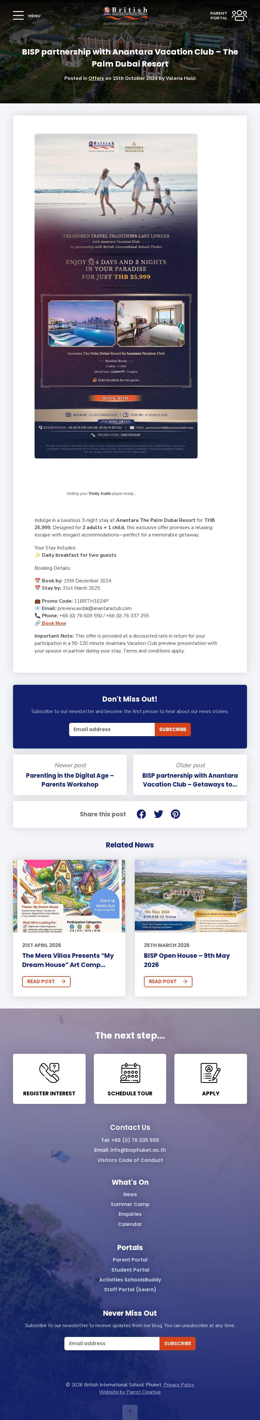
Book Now (53, 623)
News (130, 1195)
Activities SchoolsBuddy (130, 1280)
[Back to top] (130, 1412)
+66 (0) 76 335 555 (135, 1141)
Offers (96, 78)
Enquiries (130, 1214)
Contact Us (130, 1128)
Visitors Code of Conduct (130, 1160)
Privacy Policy (179, 1384)
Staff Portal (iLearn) (130, 1290)
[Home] (125, 15)
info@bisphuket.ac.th (138, 1150)
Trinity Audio (99, 493)
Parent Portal (130, 1260)
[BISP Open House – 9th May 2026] (191, 896)
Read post (41, 981)
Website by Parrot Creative (130, 1392)
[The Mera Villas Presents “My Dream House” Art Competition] (69, 896)
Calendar (130, 1225)
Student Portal (130, 1270)
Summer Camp (130, 1205)
